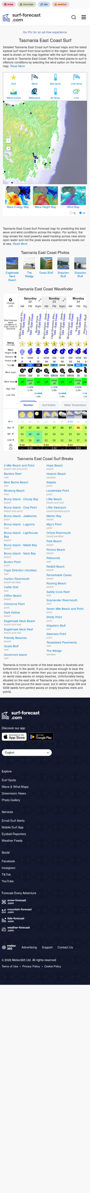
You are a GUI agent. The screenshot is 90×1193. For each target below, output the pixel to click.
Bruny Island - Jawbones (20, 516)
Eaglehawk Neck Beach (12, 276)
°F (83, 213)
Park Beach (54, 541)
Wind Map (73, 207)
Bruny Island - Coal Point (20, 507)
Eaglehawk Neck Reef (18, 629)
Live (76, 97)
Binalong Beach (14, 490)
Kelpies (51, 482)
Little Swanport (56, 507)
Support (47, 947)
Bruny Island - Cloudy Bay (21, 499)
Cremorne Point (14, 604)
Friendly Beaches (15, 638)
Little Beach (54, 499)
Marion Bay (53, 516)
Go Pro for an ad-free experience (45, 32)
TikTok (6, 874)
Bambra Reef (12, 474)
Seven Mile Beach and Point (65, 608)
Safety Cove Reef (58, 592)
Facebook (8, 861)
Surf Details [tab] (48, 405)
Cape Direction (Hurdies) (20, 570)
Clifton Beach (13, 595)
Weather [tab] (28, 405)
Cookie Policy (52, 966)
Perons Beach (55, 549)
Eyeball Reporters (14, 834)
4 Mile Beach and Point (19, 465)
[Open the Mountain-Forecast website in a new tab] (26, 4)
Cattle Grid (11, 587)
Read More (17, 66)
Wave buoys (14, 97)
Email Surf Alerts (13, 820)
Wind (34, 83)
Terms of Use (10, 966)
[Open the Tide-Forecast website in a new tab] (44, 4)
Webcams (34, 97)
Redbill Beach (55, 566)
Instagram (8, 867)
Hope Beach (54, 465)
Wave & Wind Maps (15, 786)
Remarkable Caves (59, 575)
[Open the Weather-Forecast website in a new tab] (60, 4)
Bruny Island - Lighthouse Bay (21, 534)
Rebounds (53, 558)
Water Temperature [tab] (75, 405)
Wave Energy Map (18, 207)
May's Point (54, 524)
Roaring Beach (56, 583)
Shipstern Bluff (63, 274)
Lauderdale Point (57, 490)
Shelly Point (54, 617)
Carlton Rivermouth (17, 579)
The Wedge (29, 274)
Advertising (29, 947)
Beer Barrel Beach (16, 482)
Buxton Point (12, 562)
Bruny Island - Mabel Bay (20, 545)
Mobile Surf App (12, 827)
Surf (13, 83)
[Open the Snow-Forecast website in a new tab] (9, 4)
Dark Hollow (12, 612)
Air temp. (55, 97)
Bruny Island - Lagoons (19, 524)
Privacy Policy (31, 966)
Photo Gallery (11, 800)
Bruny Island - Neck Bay (20, 553)
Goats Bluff (46, 273)
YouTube (8, 881)
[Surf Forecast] (22, 17)
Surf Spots (9, 780)
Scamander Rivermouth (61, 600)
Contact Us (65, 947)
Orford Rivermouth (58, 533)
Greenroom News (14, 793)
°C (74, 213)
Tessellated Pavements (61, 642)
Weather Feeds (12, 840)
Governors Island (15, 654)
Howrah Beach (56, 474)
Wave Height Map (45, 207)
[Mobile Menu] (83, 17)
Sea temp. (55, 83)
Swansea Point (56, 634)
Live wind (76, 83)
